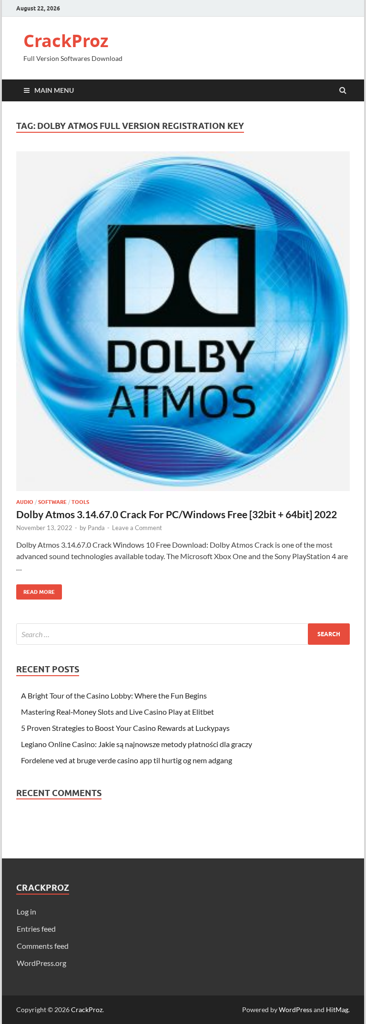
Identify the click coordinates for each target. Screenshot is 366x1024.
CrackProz (66, 40)
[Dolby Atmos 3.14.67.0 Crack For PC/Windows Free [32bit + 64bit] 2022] (183, 325)
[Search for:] (183, 634)
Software (52, 502)
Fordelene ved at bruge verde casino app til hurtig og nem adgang (126, 760)
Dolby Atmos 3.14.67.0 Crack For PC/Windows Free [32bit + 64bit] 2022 (176, 514)
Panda (96, 528)
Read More (35, 589)
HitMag (337, 1009)
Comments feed (43, 945)
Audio (24, 502)
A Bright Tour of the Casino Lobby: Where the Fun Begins (114, 695)
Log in (26, 911)
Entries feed (36, 928)
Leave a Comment (137, 528)
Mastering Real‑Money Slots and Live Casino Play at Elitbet (117, 711)
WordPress (295, 1009)
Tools (80, 502)
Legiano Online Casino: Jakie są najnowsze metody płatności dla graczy (136, 743)
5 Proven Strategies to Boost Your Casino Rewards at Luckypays (125, 727)
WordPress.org (41, 962)
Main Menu (54, 90)
